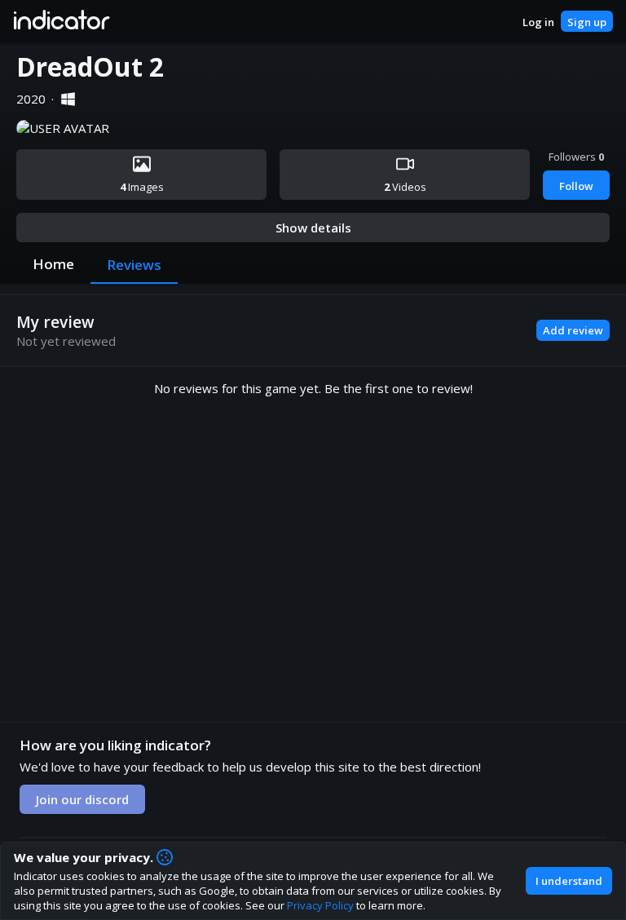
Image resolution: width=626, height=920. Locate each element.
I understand (569, 881)
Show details (313, 227)
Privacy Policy (320, 905)
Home (53, 263)
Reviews (134, 264)
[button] (60, 21)
